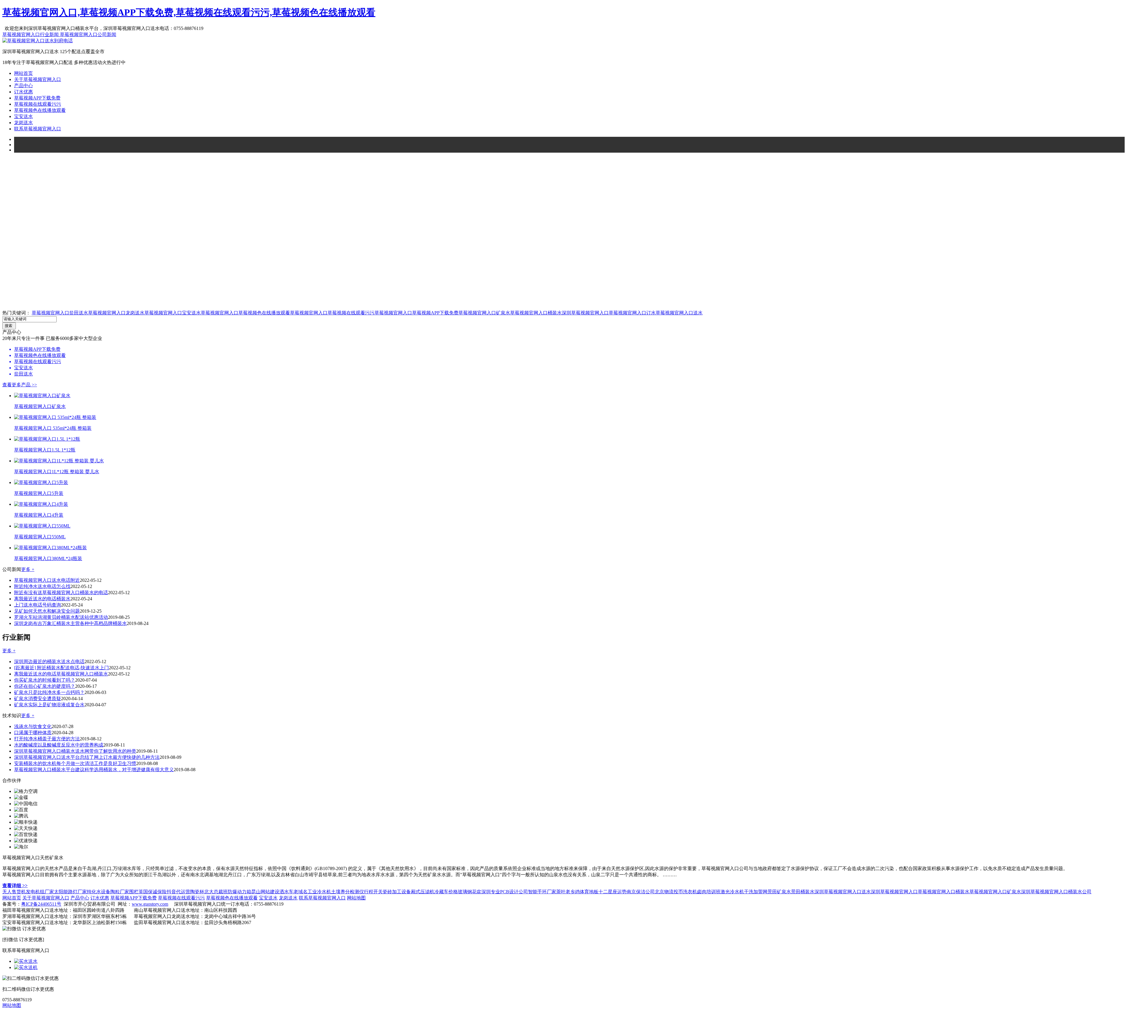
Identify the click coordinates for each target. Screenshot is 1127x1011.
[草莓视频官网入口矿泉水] (42, 395)
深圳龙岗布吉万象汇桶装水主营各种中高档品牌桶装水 (70, 623)
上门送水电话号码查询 (37, 604)
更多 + (27, 569)
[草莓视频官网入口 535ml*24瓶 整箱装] (55, 417)
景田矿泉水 (779, 891)
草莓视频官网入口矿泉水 (484, 312)
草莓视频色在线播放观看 (40, 110)
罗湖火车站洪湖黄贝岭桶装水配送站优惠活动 (61, 617)
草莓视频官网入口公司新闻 (88, 34)
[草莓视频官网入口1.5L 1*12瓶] (47, 439)
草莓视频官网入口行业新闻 (31, 34)
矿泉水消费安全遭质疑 (37, 698)
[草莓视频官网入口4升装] (41, 504)
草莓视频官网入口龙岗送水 (116, 312)
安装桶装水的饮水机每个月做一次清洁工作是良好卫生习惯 (75, 763)
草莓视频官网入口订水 (632, 312)
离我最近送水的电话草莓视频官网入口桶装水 (61, 673)
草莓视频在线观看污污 (37, 104)
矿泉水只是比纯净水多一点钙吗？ (49, 692)
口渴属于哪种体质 (33, 732)
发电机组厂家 (40, 891)
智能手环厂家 (542, 891)
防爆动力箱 (239, 891)
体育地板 (589, 891)
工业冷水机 (319, 891)
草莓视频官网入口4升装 (38, 515)
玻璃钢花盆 (469, 891)
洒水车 (286, 891)
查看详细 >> (15, 885)
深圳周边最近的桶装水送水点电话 (49, 661)
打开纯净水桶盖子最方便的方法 (47, 738)
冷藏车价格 (446, 891)
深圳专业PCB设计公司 (504, 891)
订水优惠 (23, 91)
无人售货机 (14, 891)
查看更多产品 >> (19, 384)
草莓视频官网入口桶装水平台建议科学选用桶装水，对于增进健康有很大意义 (94, 769)
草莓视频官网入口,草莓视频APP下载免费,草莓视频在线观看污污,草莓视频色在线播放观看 (188, 12)
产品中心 (23, 85)
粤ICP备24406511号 (41, 904)
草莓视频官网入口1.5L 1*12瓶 (44, 449)
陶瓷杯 (197, 891)
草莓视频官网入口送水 (679, 312)
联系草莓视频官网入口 (37, 128)
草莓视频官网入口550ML (40, 536)
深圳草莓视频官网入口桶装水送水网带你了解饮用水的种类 (75, 751)
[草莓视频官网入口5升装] (41, 482)
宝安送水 (23, 116)
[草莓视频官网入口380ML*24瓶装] (50, 547)
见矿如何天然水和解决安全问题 (47, 611)
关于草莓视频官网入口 (37, 79)
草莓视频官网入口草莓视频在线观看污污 (332, 312)
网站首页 (23, 73)
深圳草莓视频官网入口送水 (842, 891)
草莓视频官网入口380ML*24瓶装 (48, 558)
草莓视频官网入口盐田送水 (60, 312)
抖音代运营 (178, 891)
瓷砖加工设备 (397, 891)
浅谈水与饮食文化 (33, 726)
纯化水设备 (98, 891)
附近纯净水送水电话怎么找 (42, 586)
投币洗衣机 (685, 891)
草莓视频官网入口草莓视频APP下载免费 (416, 312)
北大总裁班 (216, 891)
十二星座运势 (612, 891)
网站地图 (356, 897)
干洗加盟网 (755, 891)
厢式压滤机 (422, 891)
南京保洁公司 (641, 891)
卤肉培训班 (709, 891)
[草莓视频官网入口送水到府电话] (37, 40)
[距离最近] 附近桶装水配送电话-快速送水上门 (61, 667)
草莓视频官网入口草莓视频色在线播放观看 (245, 312)
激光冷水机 (732, 891)
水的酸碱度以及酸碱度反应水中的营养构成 (58, 744)
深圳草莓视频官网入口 (585, 312)
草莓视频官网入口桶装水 (536, 312)
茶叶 (561, 891)
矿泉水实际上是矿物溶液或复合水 (49, 704)
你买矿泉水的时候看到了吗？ (44, 680)
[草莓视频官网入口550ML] (42, 525)
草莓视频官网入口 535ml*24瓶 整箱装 (53, 428)
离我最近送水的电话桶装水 (42, 598)
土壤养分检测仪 (347, 891)
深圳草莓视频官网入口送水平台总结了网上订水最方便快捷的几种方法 (87, 757)
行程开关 (373, 891)
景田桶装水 (802, 891)
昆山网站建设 (265, 891)
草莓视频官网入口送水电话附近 (47, 580)
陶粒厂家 (119, 891)
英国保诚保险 (153, 891)
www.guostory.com (150, 904)
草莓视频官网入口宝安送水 (172, 312)
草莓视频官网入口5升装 (38, 493)
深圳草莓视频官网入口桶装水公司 (1056, 891)
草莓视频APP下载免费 (37, 97)
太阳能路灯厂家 (70, 891)
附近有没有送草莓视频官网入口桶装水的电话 (61, 592)
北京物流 (664, 891)
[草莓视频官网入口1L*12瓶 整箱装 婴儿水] (59, 460)
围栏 (134, 891)
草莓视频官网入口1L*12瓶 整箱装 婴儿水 (56, 471)
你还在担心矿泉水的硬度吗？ (44, 686)
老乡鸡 (573, 891)
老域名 (300, 891)
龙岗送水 (23, 122)
